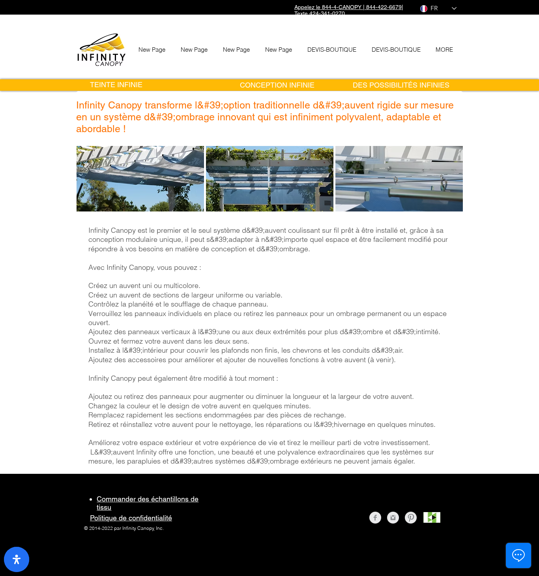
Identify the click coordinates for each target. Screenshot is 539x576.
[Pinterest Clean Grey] (411, 518)
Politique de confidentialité (131, 518)
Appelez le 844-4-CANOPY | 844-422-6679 (348, 7)
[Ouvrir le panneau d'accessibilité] (16, 559)
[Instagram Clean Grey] (393, 518)
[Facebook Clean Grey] (375, 518)
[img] (140, 178)
